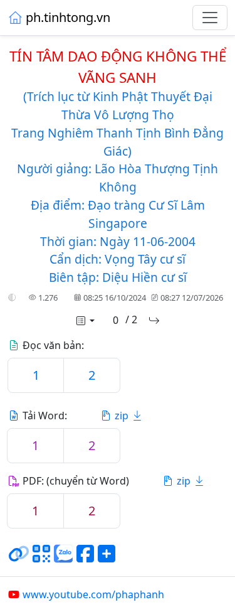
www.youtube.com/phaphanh (93, 594)
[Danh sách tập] (84, 321)
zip (121, 415)
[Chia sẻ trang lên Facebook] (85, 559)
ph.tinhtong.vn (68, 17)
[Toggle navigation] (209, 17)
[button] (12, 298)
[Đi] (154, 321)
